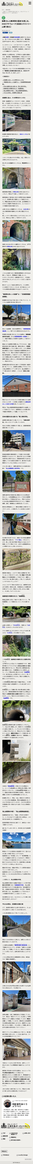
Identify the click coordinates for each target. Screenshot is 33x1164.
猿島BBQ (13, 1137)
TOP (3, 9)
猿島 (4, 1138)
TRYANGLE (6, 1155)
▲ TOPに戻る (28, 1159)
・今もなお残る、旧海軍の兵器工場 (12, 93)
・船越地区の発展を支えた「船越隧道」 (13, 88)
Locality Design (23, 1155)
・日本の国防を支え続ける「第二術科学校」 (14, 86)
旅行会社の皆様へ (16, 1140)
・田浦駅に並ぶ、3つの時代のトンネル (13, 80)
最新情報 (8, 9)
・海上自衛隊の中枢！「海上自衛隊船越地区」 (15, 91)
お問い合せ (27, 1133)
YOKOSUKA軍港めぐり (14, 1133)
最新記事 (5, 1136)
